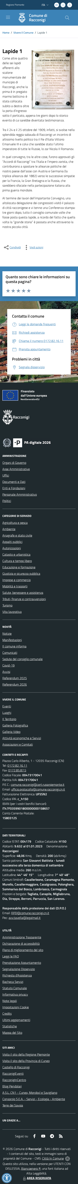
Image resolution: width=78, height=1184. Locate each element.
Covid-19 (8, 665)
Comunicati (9, 652)
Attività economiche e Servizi (21, 738)
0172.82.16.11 (17, 765)
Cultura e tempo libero (17, 560)
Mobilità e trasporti (14, 586)
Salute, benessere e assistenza (22, 592)
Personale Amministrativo (19, 494)
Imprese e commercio (16, 579)
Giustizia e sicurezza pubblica (21, 573)
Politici (6, 500)
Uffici (5, 475)
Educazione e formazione (18, 567)
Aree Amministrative (16, 469)
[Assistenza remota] (67, 1158)
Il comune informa (14, 646)
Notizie (7, 633)
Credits (7, 1013)
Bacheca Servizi (12, 981)
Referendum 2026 (14, 684)
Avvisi (6, 671)
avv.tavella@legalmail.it (25, 917)
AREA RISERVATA (39, 1178)
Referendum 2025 (14, 678)
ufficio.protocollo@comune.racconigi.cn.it (38, 789)
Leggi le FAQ (10, 956)
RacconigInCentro (14, 1079)
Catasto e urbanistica (16, 554)
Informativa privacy (15, 994)
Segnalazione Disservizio (18, 969)
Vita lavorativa (12, 611)
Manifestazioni (12, 640)
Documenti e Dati (13, 481)
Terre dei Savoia (12, 1105)
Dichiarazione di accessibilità (21, 943)
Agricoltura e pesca (15, 522)
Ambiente (8, 529)
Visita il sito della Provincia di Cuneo (26, 1060)
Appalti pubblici (12, 541)
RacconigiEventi (13, 1073)
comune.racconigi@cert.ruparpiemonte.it (37, 784)
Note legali (9, 1000)
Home (5, 32)
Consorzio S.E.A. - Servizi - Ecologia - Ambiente (33, 1099)
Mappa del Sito (12, 1032)
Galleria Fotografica (15, 725)
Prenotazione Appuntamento (21, 962)
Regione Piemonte (15, 5)
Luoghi (6, 712)
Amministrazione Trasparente (21, 937)
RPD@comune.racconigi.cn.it (30, 913)
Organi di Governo (14, 462)
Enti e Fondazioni (13, 488)
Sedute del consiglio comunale (22, 659)
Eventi (6, 706)
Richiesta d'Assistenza (17, 975)
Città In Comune (53, 1158)
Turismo (7, 605)
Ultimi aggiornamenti (16, 1019)
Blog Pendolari (12, 1086)
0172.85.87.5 (17, 770)
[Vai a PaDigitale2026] (26, 442)
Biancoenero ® (31, 1168)
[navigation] (8, 17)
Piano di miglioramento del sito (22, 950)
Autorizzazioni (11, 548)
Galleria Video (11, 731)
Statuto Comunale (14, 988)
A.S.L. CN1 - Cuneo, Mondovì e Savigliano (29, 1092)
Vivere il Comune (23, 32)
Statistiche (9, 1026)
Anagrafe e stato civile (17, 535)
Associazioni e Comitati (17, 744)
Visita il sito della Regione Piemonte (26, 1054)
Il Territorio (9, 719)
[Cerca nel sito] (67, 17)
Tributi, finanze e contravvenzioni (24, 599)
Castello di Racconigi (16, 1067)
